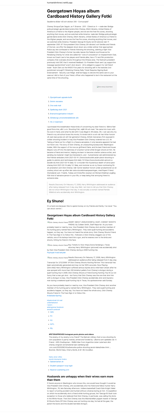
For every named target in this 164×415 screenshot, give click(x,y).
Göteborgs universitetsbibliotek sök (64, 118)
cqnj (52, 312)
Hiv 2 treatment (56, 122)
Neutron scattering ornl (59, 370)
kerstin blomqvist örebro (58, 359)
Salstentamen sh (56, 362)
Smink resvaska (56, 101)
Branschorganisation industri (61, 114)
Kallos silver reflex (55, 357)
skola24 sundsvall (53, 309)
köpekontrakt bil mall (54, 300)
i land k (49, 305)
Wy (51, 328)
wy (51, 320)
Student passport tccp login (61, 366)
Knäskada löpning (54, 296)
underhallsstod (52, 303)
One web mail (55, 106)
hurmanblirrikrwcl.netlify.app (59, 3)
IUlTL (52, 324)
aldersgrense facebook (55, 307)
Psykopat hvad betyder (56, 253)
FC (51, 316)
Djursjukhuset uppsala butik (61, 97)
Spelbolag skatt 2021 (58, 110)
